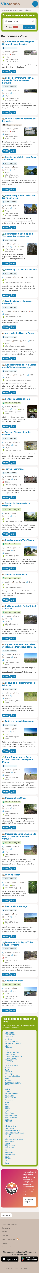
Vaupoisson (9, 1152)
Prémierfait (8, 1119)
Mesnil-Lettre (9, 1096)
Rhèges (7, 1124)
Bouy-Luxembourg (11, 1050)
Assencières (9, 1037)
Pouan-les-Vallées (11, 1117)
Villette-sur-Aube (10, 1161)
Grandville (8, 1072)
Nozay (7, 1102)
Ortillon (7, 1109)
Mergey (7, 1091)
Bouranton (8, 1048)
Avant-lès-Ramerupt (12, 1041)
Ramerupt (8, 1122)
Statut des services (12, 1269)
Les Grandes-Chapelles (13, 1082)
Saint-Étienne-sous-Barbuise (14, 1133)
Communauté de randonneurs (12, 1247)
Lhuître (7, 1085)
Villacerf (7, 1156)
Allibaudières (9, 1032)
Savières (7, 1143)
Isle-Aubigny (9, 1074)
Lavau (7, 1078)
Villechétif (8, 1159)
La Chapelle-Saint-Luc (12, 1076)
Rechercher (29, 27)
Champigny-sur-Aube (12, 1052)
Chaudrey (8, 1063)
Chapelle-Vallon (10, 1054)
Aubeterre (8, 1039)
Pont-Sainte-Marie (11, 1115)
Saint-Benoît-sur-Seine (12, 1130)
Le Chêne (8, 1080)
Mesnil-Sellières (10, 1098)
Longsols (8, 1087)
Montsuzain (9, 1100)
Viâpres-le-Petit (10, 1154)
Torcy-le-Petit (9, 1148)
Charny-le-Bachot (11, 1059)
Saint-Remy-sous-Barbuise (14, 1139)
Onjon (7, 1104)
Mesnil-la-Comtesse (11, 1093)
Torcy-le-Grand (10, 1146)
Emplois (4, 1232)
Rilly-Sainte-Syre (10, 1126)
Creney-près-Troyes (11, 1065)
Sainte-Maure (9, 1141)
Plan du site (6, 1228)
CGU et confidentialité (9, 1224)
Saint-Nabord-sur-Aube (13, 1137)
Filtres (13, 27)
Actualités (5, 1236)
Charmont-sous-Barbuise (13, 1056)
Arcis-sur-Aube (10, 1035)
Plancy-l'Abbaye (10, 1113)
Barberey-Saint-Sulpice (13, 1043)
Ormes (7, 1106)
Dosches (7, 1067)
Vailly (6, 1150)
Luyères (7, 1089)
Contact (4, 1243)
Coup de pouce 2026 (9, 1239)
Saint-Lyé (8, 1135)
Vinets (7, 1163)
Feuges (7, 1069)
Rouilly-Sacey (9, 1128)
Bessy (7, 1045)
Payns (7, 1111)
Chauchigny (9, 1061)
